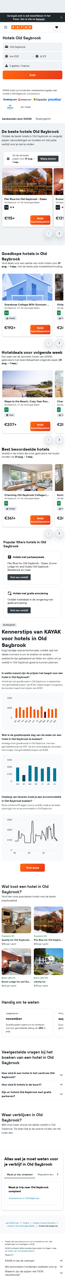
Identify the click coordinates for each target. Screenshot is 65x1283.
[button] (61, 17)
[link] (19, 577)
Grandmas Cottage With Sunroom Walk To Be (27, 304)
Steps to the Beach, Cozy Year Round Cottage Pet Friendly (27, 401)
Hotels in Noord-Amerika (44, 1223)
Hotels (26, 1223)
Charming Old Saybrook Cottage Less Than (27, 495)
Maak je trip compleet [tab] (19, 1174)
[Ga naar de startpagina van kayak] (21, 27)
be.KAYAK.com (12, 1223)
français (40, 19)
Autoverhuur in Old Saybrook (24, 1198)
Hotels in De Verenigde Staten (21, 1226)
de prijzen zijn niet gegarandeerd (19, 1251)
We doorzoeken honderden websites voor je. (31, 1266)
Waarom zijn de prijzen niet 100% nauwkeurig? (24, 1273)
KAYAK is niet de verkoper (19, 1260)
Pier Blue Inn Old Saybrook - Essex (25, 199)
